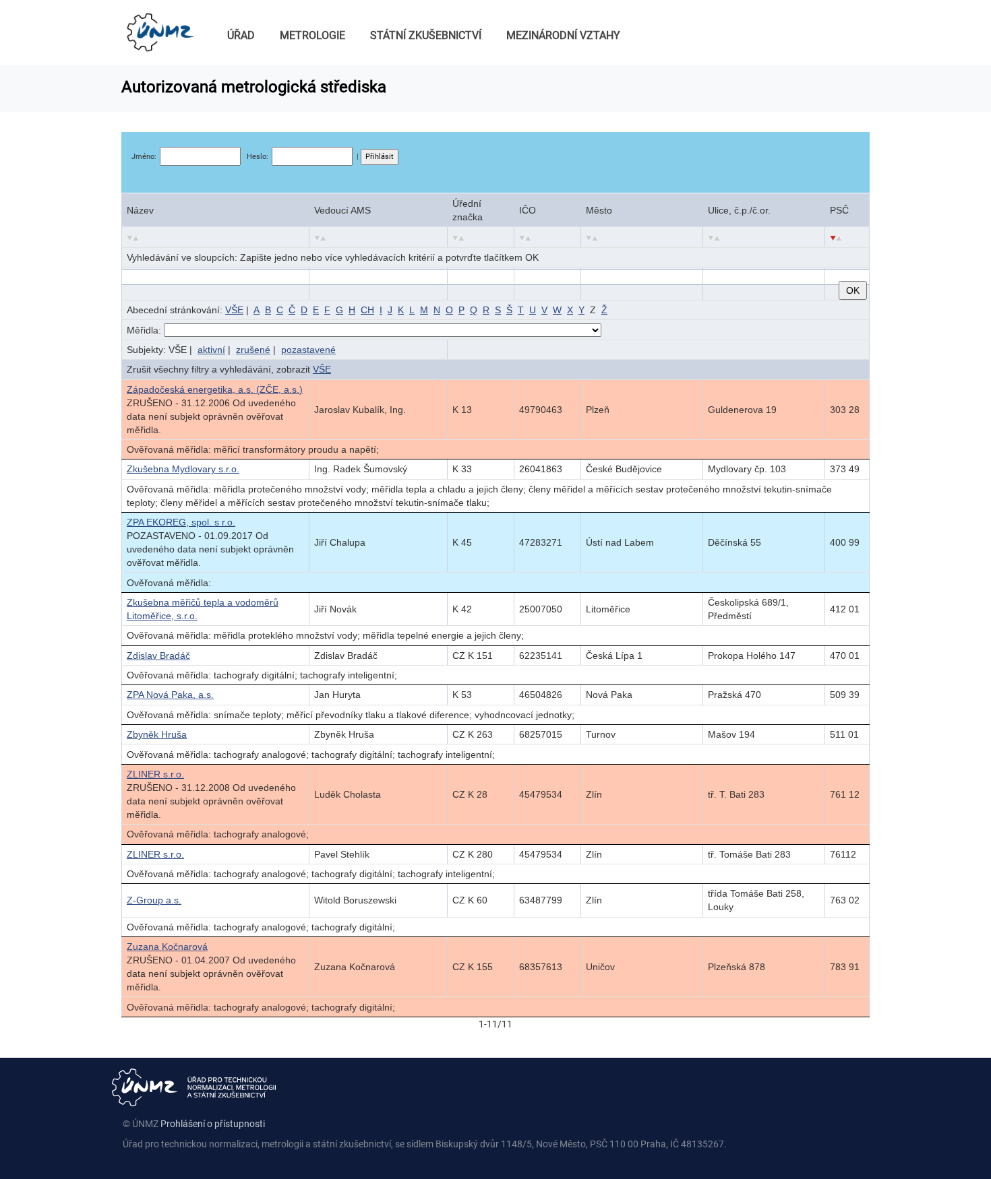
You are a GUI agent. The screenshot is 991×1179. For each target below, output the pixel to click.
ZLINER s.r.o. (155, 774)
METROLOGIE (312, 35)
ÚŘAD (241, 35)
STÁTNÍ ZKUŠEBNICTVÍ (425, 35)
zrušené (253, 349)
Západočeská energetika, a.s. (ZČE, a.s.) (215, 389)
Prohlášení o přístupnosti (212, 1123)
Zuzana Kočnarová (167, 946)
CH (367, 310)
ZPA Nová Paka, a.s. (170, 694)
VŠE (234, 310)
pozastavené (308, 349)
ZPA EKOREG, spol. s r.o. (181, 522)
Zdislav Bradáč (158, 655)
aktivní (211, 349)
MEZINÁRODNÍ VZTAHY (563, 35)
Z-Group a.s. (154, 900)
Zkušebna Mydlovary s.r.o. (183, 469)
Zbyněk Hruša (157, 734)
